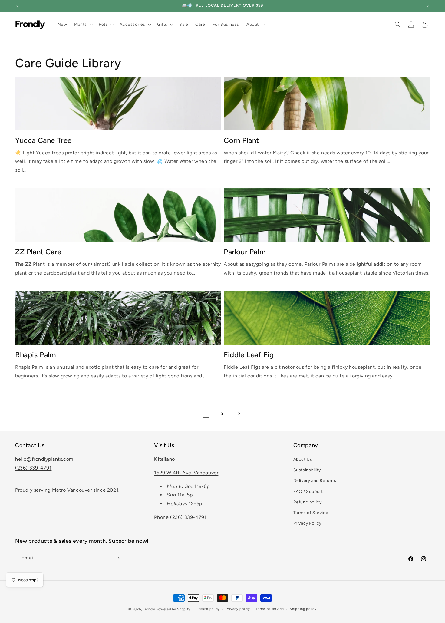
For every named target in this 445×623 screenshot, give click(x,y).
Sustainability (307, 470)
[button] (83, 24)
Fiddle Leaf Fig (249, 354)
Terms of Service (310, 512)
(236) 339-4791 (33, 468)
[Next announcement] (427, 6)
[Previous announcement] (17, 6)
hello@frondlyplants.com (44, 459)
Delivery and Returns (314, 480)
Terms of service (270, 609)
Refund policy (307, 502)
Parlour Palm (245, 251)
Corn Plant (241, 140)
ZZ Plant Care (38, 251)
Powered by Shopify (174, 609)
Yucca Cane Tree (43, 140)
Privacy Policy (307, 523)
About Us (302, 459)
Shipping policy (303, 609)
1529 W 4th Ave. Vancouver (186, 473)
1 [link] (206, 413)
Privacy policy (238, 609)
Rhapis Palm (35, 354)
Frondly (149, 609)
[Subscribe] (117, 558)
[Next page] (239, 413)
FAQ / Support (308, 491)
